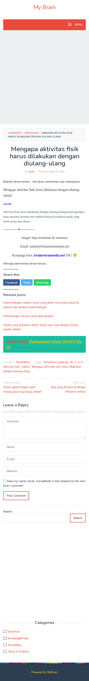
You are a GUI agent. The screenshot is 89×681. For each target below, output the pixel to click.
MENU (78, 25)
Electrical (13, 631)
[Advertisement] (44, 77)
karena (26, 366)
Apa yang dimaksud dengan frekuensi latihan (68, 386)
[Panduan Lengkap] (56, 362)
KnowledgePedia (18, 638)
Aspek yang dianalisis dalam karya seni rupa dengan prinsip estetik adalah (40, 327)
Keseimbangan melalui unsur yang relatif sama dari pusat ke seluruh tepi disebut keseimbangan (41, 304)
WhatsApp (42, 282)
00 (71, 362)
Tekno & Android (18, 651)
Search (7, 511)
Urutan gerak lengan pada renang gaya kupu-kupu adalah (22, 386)
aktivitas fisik (11, 366)
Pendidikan (23, 362)
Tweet (26, 282)
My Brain (44, 7)
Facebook (11, 282)
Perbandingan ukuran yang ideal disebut (28, 316)
